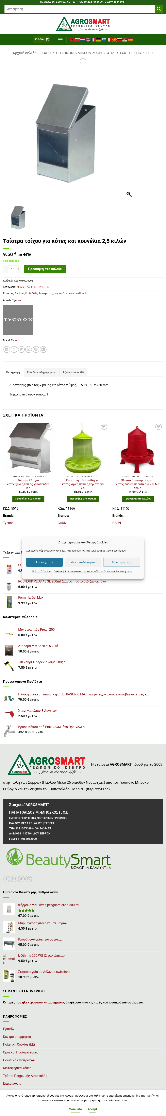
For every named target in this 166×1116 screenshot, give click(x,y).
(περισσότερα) (98, 789)
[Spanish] (130, 39)
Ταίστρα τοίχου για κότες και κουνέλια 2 (62, 293)
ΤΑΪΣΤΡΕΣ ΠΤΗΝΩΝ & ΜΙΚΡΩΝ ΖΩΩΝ (72, 53)
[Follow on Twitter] (21, 879)
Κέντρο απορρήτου (17, 1037)
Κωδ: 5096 (31, 293)
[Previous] (3, 475)
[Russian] (119, 39)
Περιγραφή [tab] (13, 372)
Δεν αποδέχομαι (83, 562)
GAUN (62, 523)
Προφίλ (8, 1029)
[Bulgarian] (77, 39)
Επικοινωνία (12, 1083)
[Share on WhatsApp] (6, 349)
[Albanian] (72, 39)
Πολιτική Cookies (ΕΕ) (19, 1044)
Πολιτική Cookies (42, 571)
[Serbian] (125, 39)
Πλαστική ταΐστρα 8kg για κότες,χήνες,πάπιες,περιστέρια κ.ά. (83, 484)
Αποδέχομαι (44, 562)
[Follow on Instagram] (14, 879)
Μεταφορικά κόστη (17, 1068)
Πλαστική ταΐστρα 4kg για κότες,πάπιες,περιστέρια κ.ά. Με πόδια (137, 484)
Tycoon (16, 300)
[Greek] (104, 39)
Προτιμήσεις (121, 562)
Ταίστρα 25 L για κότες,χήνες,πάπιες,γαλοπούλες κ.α (28, 484)
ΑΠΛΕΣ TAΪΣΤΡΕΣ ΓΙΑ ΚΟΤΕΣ (130, 53)
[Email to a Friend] (28, 349)
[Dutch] (83, 39)
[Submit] (159, 9)
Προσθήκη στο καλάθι (45, 269)
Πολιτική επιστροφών (19, 1060)
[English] (88, 39)
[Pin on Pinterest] (36, 349)
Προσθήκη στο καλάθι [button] (28, 498)
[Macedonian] (114, 39)
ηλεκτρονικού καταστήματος (43, 1002)
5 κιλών (19, 293)
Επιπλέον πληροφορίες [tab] (41, 372)
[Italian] (109, 39)
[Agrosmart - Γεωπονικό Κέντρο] (83, 24)
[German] (98, 39)
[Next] (163, 475)
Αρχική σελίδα (24, 53)
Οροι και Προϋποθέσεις (20, 1052)
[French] (93, 39)
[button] (41, 39)
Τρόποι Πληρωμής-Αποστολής (25, 1076)
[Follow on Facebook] (6, 879)
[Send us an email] (28, 879)
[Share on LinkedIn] (43, 349)
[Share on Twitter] (21, 349)
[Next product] (83, 61)
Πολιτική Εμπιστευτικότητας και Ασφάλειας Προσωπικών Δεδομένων (93, 571)
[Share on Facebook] (14, 349)
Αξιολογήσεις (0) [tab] (73, 372)
